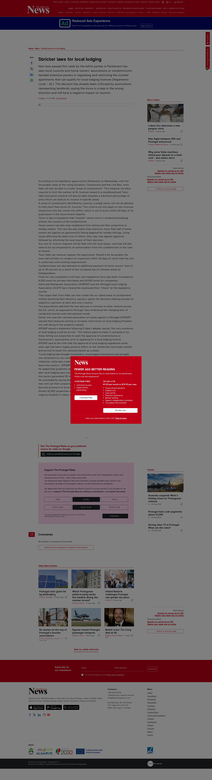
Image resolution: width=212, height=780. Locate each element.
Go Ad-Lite (120, 410)
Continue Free (86, 397)
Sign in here (121, 418)
